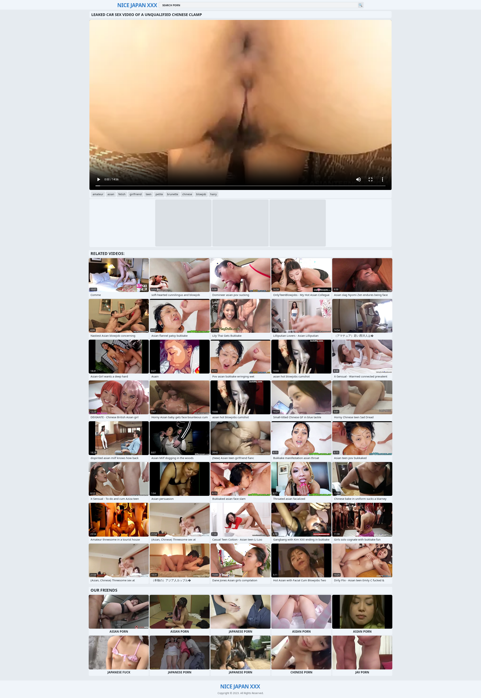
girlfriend (136, 194)
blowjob (201, 194)
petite (159, 194)
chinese (187, 194)
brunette (172, 194)
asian (110, 194)
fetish (122, 194)
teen (148, 194)
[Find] (360, 5)
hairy (213, 194)
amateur (98, 194)
